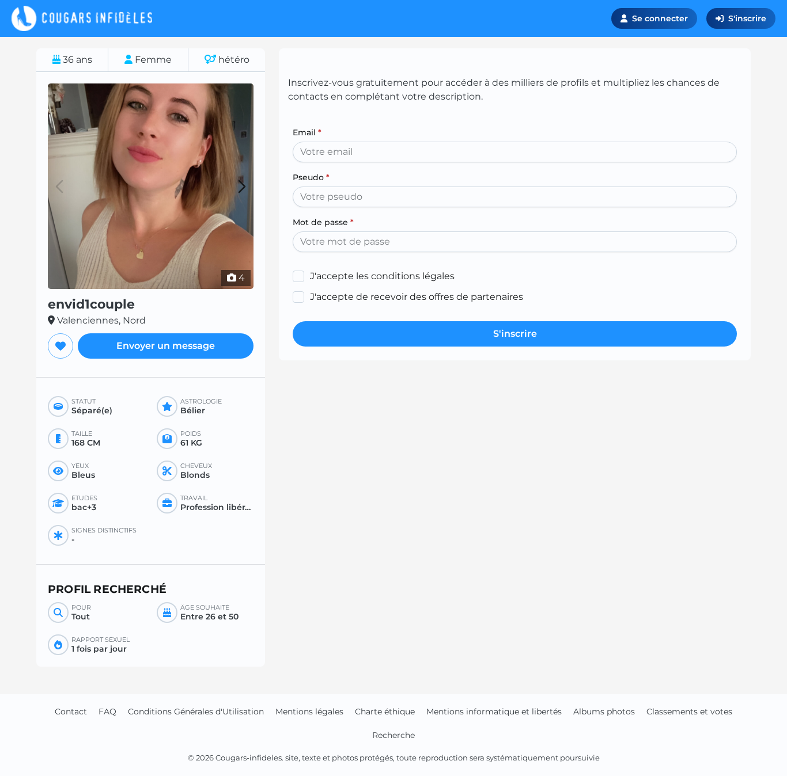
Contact (71, 711)
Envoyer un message (165, 345)
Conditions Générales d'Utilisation (196, 711)
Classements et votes (689, 711)
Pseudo (311, 177)
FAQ (107, 711)
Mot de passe (323, 222)
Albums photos (604, 711)
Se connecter (660, 18)
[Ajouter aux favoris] (60, 346)
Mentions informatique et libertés (494, 711)
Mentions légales (309, 711)
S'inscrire (747, 18)
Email (307, 132)
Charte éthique (385, 711)
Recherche (393, 735)
